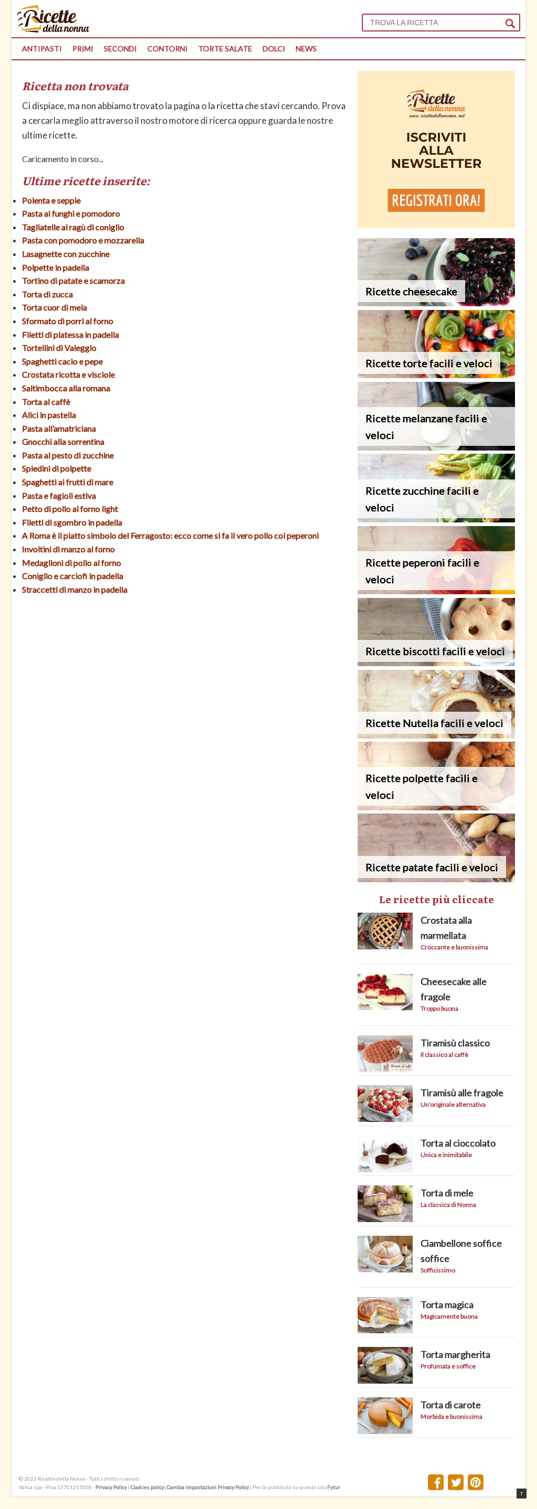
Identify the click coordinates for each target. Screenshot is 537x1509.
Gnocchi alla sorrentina (63, 441)
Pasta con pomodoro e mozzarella (83, 240)
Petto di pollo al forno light (70, 508)
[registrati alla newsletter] (436, 225)
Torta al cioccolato (458, 1143)
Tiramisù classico (455, 1042)
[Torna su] (522, 1494)
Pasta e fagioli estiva (59, 495)
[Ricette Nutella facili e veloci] (436, 735)
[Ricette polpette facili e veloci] (436, 807)
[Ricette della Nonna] (53, 30)
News (306, 48)
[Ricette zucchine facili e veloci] (436, 519)
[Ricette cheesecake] (436, 303)
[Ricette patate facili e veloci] (436, 879)
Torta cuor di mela (54, 307)
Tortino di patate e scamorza (73, 280)
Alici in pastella (49, 415)
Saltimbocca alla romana (66, 388)
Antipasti (42, 48)
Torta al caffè (46, 401)
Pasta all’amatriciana (59, 428)
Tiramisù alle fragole (462, 1092)
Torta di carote (451, 1404)
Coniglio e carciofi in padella (72, 576)
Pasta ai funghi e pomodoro (71, 213)
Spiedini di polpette (56, 468)
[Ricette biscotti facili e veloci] (436, 663)
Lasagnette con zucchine (66, 254)
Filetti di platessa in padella (70, 334)
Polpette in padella (55, 267)
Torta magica (447, 1304)
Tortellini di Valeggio (59, 347)
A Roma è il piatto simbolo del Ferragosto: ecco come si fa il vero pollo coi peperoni (170, 535)
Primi (82, 48)
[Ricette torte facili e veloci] (436, 375)
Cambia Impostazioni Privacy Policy (208, 1487)
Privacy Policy (111, 1487)
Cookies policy (147, 1487)
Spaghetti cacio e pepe (62, 361)
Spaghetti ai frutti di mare (67, 482)
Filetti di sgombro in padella (72, 522)
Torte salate (225, 48)
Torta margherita (455, 1354)
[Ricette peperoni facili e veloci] (436, 591)
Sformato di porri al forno (67, 321)
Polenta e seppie (51, 200)
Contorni (167, 48)
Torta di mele (447, 1192)
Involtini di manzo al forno (68, 549)
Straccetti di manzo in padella (74, 589)
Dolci (274, 48)
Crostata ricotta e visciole (68, 374)
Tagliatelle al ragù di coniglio (73, 227)
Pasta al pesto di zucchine (68, 455)
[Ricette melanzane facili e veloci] (436, 447)
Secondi (120, 48)
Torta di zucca (47, 294)
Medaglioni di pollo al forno (71, 563)
